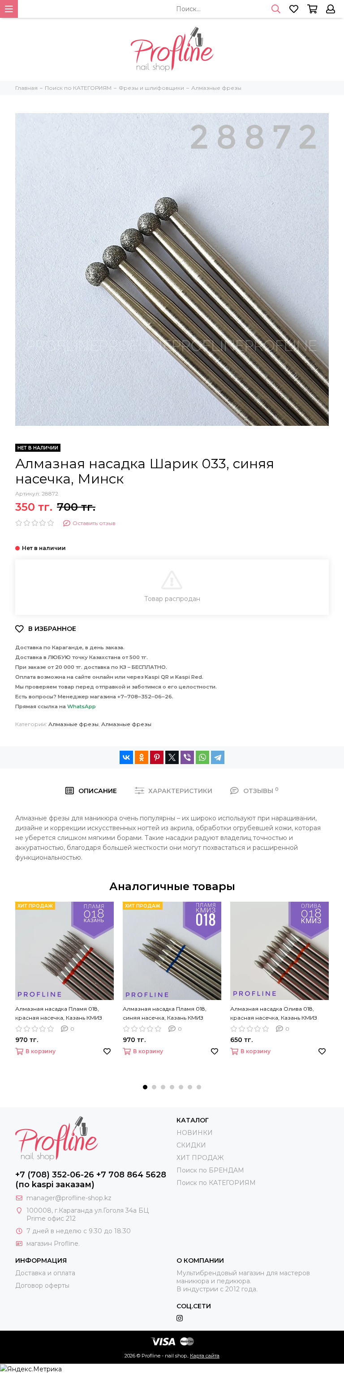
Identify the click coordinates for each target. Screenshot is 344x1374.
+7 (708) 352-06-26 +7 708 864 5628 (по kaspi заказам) (90, 1179)
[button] (145, 1087)
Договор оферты (42, 1286)
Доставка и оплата (45, 1273)
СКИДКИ (191, 1145)
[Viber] (187, 757)
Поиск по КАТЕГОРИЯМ (216, 1183)
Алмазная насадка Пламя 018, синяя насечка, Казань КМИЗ (164, 1013)
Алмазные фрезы (73, 724)
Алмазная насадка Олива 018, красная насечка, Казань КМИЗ (273, 1013)
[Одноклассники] (141, 757)
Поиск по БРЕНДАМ (210, 1170)
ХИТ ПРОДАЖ (200, 1158)
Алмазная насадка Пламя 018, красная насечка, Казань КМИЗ (58, 1013)
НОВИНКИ (194, 1133)
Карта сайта (204, 1356)
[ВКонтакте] (126, 757)
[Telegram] (217, 757)
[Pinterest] (156, 757)
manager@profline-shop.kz (69, 1198)
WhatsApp (81, 706)
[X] (172, 757)
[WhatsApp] (202, 757)
